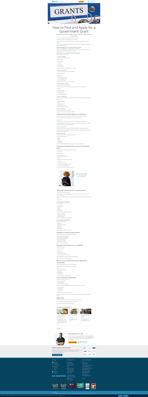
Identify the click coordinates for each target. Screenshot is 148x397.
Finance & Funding (59, 329)
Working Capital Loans (85, 372)
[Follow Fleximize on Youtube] (58, 376)
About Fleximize (69, 362)
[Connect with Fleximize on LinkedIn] (52, 376)
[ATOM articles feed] (65, 376)
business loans (67, 279)
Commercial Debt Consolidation (87, 365)
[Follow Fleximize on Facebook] (54, 376)
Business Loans (84, 362)
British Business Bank (62, 126)
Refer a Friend (69, 372)
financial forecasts (65, 81)
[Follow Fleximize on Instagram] (61, 376)
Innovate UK (59, 120)
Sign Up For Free (57, 355)
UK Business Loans (85, 374)
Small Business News (70, 371)
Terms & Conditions (70, 379)
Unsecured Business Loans (86, 375)
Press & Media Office (70, 369)
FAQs (68, 366)
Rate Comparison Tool (85, 369)
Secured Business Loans (86, 371)
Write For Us (56, 372)
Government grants (60, 37)
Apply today (58, 303)
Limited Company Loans (86, 366)
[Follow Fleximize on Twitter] (56, 376)
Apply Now (81, 1)
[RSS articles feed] (63, 376)
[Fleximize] (55, 1)
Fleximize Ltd (56, 366)
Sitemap (83, 378)
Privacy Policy (69, 378)
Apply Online (72, 342)
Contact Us (75, 1)
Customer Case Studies (71, 365)
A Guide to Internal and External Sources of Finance (62, 311)
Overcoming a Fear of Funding (87, 368)
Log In (94, 0)
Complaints (55, 371)
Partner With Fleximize (70, 368)
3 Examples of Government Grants (74, 311)
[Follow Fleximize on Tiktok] (59, 376)
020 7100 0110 (56, 363)
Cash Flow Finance (85, 363)
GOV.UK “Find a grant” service (77, 49)
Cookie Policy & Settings (68, 395)
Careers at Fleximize (70, 363)
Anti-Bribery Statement (70, 375)
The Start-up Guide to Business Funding (85, 311)
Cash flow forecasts (60, 103)
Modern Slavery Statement (71, 376)
